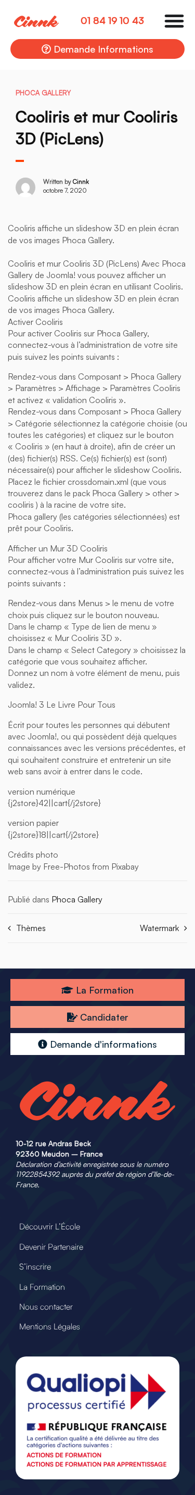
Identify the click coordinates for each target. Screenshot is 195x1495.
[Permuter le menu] (174, 20)
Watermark (159, 928)
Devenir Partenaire (51, 1246)
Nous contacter (46, 1306)
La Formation (42, 1287)
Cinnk (81, 181)
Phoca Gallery (43, 93)
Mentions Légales (49, 1326)
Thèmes (31, 928)
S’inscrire (35, 1266)
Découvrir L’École (49, 1226)
